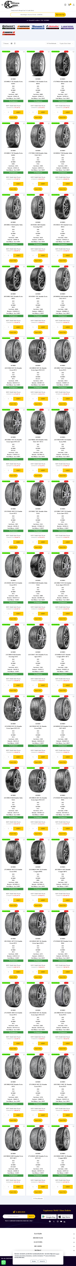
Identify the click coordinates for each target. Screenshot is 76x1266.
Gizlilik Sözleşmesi (38, 1255)
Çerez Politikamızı (50, 1255)
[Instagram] (58, 1221)
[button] (5, 43)
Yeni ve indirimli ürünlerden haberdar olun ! (19, 1220)
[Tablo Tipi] (14, 43)
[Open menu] (2, 5)
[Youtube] (61, 1221)
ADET (18, 112)
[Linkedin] (64, 1222)
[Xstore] (12, 4)
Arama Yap (61, 14)
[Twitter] (54, 1221)
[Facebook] (50, 1221)
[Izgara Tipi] (11, 43)
